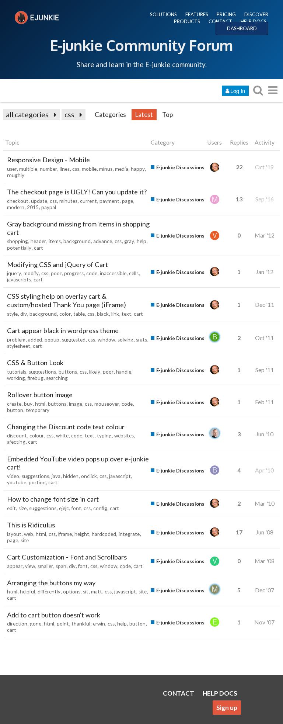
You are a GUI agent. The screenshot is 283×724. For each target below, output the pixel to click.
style (12, 314)
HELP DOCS (253, 21)
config (100, 508)
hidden (70, 476)
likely (94, 372)
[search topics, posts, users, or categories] (258, 90)
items (55, 241)
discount (17, 436)
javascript (120, 476)
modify (31, 273)
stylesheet (18, 346)
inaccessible (113, 273)
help (141, 241)
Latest (144, 114)
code (91, 273)
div (23, 314)
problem (16, 340)
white (62, 436)
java (56, 476)
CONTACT (220, 21)
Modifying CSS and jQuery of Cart (57, 264)
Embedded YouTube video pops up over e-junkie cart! (78, 463)
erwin (99, 624)
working (16, 378)
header (38, 241)
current (88, 201)
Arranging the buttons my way (51, 583)
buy (28, 404)
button (15, 410)
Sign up (226, 707)
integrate (129, 534)
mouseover (106, 404)
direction (17, 624)
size (22, 508)
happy (138, 169)
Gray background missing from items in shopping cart (78, 228)
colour (36, 436)
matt (96, 592)
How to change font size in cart (53, 499)
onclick (89, 476)
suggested (73, 340)
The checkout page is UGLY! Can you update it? (77, 192)
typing (104, 436)
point (63, 624)
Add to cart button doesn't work (53, 615)
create (14, 404)
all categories (27, 114)
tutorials (16, 372)
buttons (68, 372)
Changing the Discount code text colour (66, 427)
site (25, 540)
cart (38, 248)
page (127, 201)
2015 (33, 207)
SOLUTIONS (163, 14)
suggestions (42, 372)
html (40, 404)
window (106, 340)
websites (124, 436)
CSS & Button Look (35, 362)
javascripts (19, 280)
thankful (80, 624)
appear (14, 566)
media (121, 169)
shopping (17, 241)
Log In (237, 90)
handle (123, 372)
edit (11, 508)
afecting (16, 442)
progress (74, 273)
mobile (89, 169)
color (65, 314)
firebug (35, 378)
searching (57, 378)
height (81, 534)
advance (102, 241)
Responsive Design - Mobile (48, 160)
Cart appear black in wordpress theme (63, 330)
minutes (68, 201)
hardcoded (104, 534)
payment (109, 201)
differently (49, 592)
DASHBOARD (242, 28)
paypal (48, 207)
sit (85, 592)
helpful (27, 592)
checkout (17, 201)
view (30, 566)
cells (134, 273)
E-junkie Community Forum (141, 45)
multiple (28, 169)
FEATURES (196, 14)
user (12, 169)
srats (141, 340)
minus (105, 169)
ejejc (64, 508)
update (39, 201)
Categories (110, 114)
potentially (19, 248)
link (115, 314)
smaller (45, 566)
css (69, 114)
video (13, 476)
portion (37, 482)
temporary (37, 410)
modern (15, 207)
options (71, 592)
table (79, 314)
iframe (65, 534)
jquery (14, 273)
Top (167, 114)
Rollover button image (40, 395)
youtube (16, 482)
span (61, 566)
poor (56, 273)
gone (35, 624)
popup (52, 340)
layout (14, 534)
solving (125, 340)
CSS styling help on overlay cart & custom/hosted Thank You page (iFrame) (66, 300)
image (75, 404)
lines (65, 169)
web (28, 534)
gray (129, 241)
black (103, 314)
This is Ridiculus (31, 525)
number (48, 169)
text (126, 314)
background (77, 241)
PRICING (226, 14)
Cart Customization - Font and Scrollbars (67, 557)
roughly (15, 175)
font (76, 508)
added (35, 340)
